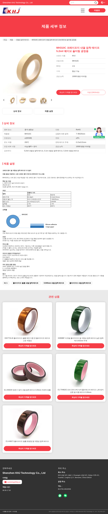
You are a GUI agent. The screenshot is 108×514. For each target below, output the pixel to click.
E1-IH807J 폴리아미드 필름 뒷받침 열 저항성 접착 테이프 (27, 441)
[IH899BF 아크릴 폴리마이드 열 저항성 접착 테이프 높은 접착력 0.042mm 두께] (81, 319)
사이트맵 (14, 511)
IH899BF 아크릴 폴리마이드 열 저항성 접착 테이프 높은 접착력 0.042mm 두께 (80, 339)
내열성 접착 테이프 (22, 40)
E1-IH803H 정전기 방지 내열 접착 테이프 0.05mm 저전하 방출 (27, 390)
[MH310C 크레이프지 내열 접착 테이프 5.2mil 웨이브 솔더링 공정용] (28, 69)
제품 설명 (49, 111)
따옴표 (97, 10)
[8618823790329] (60, 495)
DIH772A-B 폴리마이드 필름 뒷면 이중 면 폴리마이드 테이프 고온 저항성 (27, 339)
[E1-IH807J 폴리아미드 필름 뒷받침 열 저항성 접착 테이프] (27, 422)
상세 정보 (17, 111)
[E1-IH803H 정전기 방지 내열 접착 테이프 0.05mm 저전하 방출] (27, 371)
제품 (11, 40)
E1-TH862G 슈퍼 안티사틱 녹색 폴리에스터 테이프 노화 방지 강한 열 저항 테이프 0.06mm (81, 391)
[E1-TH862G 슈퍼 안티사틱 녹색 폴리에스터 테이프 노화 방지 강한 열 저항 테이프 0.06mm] (81, 370)
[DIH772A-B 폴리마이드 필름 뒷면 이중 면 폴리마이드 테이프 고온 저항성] (27, 319)
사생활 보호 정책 (7, 511)
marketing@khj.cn (13, 482)
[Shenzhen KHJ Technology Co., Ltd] (14, 10)
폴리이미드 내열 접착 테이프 (80, 283)
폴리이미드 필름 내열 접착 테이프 (25, 283)
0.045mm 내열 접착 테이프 (54, 283)
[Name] (95, 2)
